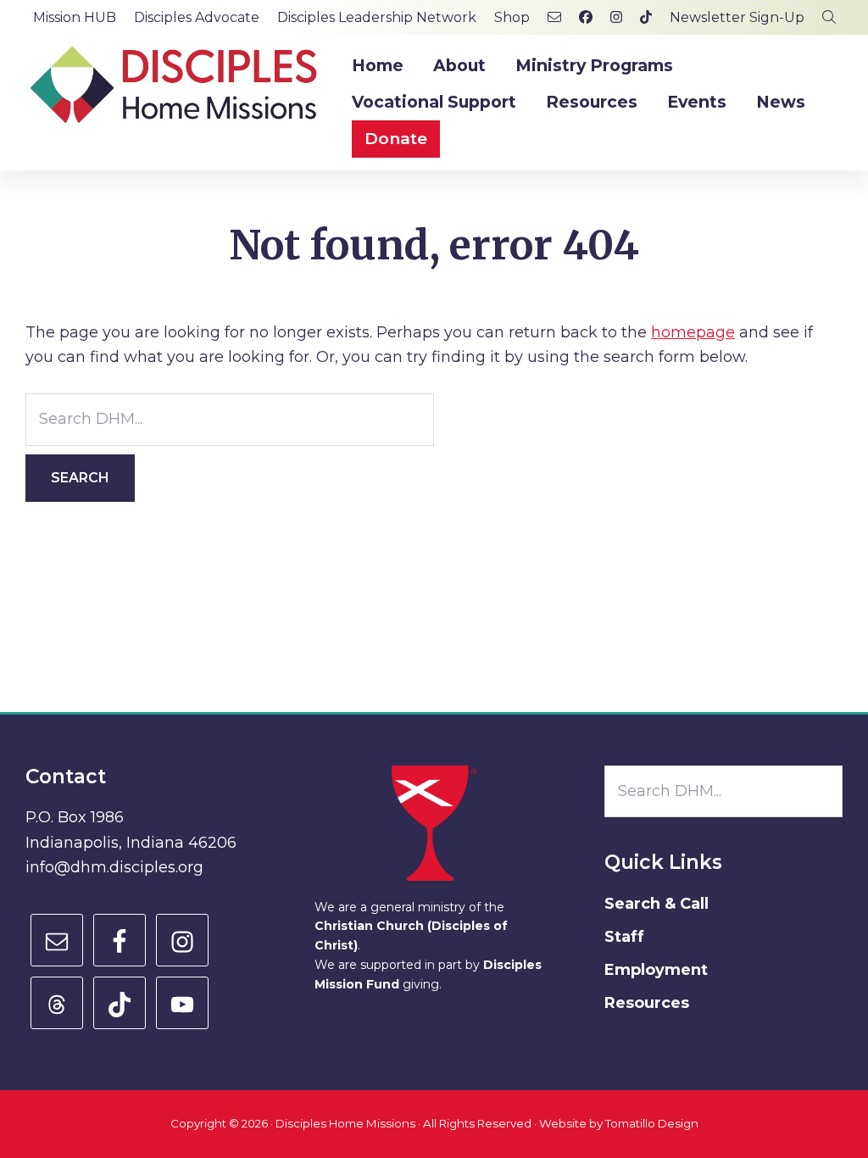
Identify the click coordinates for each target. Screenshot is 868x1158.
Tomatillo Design (651, 1123)
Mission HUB (74, 17)
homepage (693, 332)
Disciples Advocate (196, 17)
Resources (646, 1003)
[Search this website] (829, 17)
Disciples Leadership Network (376, 17)
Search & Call (656, 903)
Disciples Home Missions (345, 1123)
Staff (624, 936)
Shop (512, 17)
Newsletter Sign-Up (737, 17)
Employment (656, 969)
